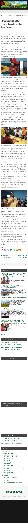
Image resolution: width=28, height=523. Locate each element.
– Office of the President (8, 451)
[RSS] (20, 492)
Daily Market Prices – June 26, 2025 (11, 343)
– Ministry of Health (6, 463)
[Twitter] (8, 250)
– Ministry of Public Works (8, 480)
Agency (9, 15)
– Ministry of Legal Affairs (8, 472)
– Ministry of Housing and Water (9, 467)
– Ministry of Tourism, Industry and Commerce (12, 482)
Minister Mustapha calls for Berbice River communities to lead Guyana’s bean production (13, 274)
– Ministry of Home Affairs (8, 465)
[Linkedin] (11, 250)
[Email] (16, 250)
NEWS (5, 15)
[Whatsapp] (14, 250)
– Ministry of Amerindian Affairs (9, 455)
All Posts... (3, 334)
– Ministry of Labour (6, 470)
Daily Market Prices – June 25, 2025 (11, 345)
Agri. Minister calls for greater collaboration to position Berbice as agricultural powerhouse (12, 287)
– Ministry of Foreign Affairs (8, 462)
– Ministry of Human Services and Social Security (13, 468)
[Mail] (17, 492)
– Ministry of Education (7, 458)
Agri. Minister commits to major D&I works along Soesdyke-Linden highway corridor (12, 321)
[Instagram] (5, 250)
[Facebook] (2, 250)
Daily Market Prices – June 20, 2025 (11, 349)
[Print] (19, 250)
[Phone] (14, 492)
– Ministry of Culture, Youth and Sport (10, 456)
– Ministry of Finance (7, 460)
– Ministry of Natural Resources (9, 477)
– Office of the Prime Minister (9, 453)
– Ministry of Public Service (8, 479)
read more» (12, 281)
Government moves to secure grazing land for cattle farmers (14, 298)
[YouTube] (10, 492)
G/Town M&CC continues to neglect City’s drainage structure (7, 257)
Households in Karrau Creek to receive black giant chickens (22, 257)
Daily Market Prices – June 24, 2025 (11, 347)
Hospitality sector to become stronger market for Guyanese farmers (12, 309)
